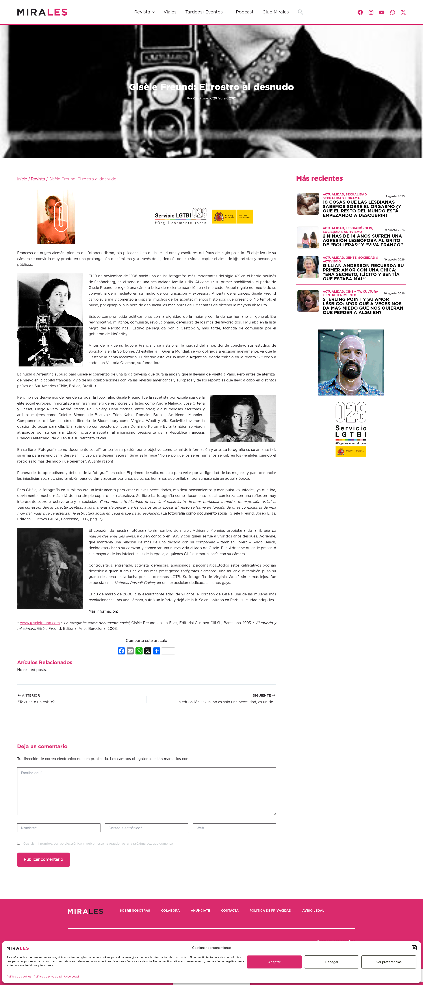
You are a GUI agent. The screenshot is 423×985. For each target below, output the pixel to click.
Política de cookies (19, 976)
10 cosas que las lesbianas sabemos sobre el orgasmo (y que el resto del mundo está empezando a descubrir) (362, 209)
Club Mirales (275, 12)
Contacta (230, 910)
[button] (414, 948)
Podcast (245, 12)
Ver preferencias (389, 962)
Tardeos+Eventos (204, 12)
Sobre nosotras (135, 910)
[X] (147, 651)
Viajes (169, 12)
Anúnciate (200, 910)
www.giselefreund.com (40, 623)
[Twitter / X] (403, 12)
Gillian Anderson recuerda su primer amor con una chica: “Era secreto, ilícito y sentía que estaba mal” (363, 272)
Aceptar (274, 962)
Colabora (170, 910)
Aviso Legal (71, 976)
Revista (142, 12)
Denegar (331, 962)
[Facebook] (360, 12)
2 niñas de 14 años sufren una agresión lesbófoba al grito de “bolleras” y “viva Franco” (363, 240)
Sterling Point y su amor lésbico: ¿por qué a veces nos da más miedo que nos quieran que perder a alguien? (363, 306)
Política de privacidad (48, 976)
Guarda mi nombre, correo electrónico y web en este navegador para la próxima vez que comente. (98, 843)
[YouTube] (381, 12)
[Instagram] (371, 12)
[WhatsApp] (392, 12)
